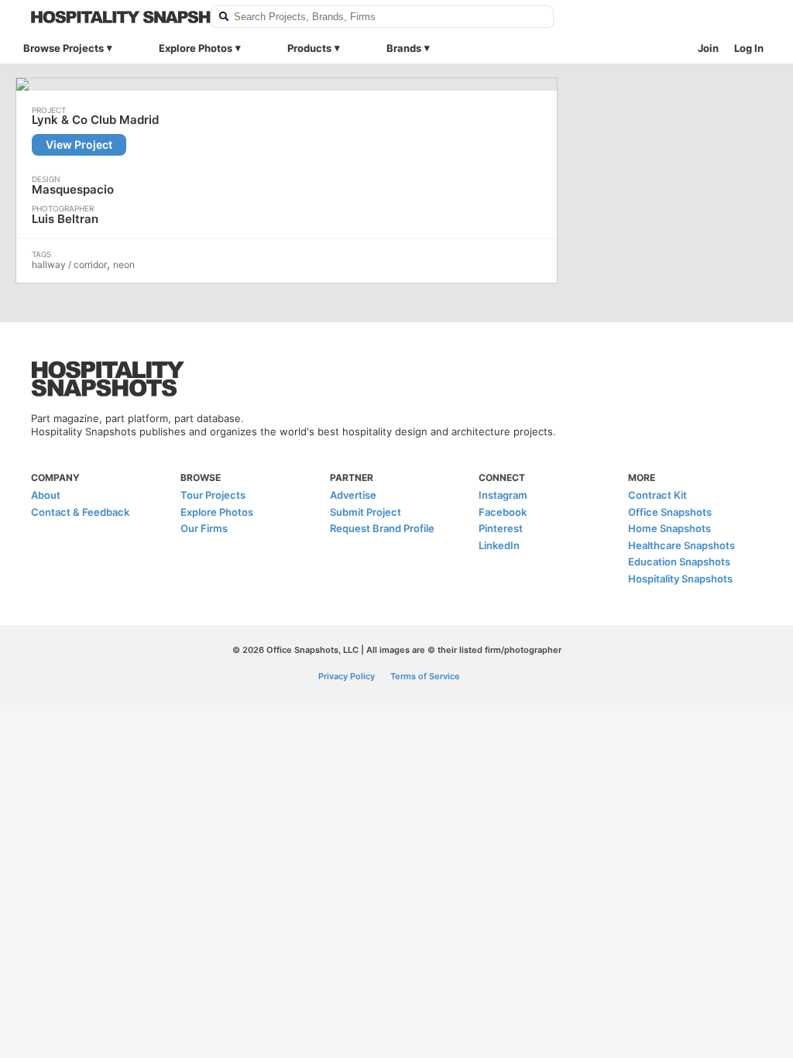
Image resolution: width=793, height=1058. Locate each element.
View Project (79, 144)
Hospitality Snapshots (680, 578)
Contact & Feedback (80, 512)
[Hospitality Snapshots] (110, 17)
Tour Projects (212, 495)
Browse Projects (63, 48)
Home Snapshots (669, 528)
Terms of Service (425, 676)
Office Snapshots (670, 512)
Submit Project (365, 512)
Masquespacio (73, 189)
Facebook (503, 512)
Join (708, 48)
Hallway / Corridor (69, 264)
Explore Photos (195, 48)
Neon (124, 264)
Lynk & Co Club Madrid (95, 120)
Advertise (353, 495)
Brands (403, 48)
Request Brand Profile (382, 528)
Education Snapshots (679, 561)
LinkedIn (499, 545)
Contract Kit (657, 495)
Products (309, 48)
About (45, 495)
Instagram (503, 495)
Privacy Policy (346, 676)
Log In (749, 48)
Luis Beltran (65, 218)
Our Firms (204, 528)
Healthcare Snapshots (681, 545)
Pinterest (501, 528)
